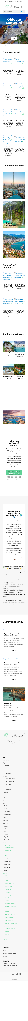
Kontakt (5, 956)
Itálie (4, 804)
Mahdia (6, 795)
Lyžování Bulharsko (10, 928)
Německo (6, 934)
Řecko (4, 817)
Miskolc (6, 834)
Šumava (7, 878)
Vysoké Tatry (7, 867)
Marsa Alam (7, 771)
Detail (14, 38)
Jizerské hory (8, 889)
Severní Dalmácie (10, 914)
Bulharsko (6, 926)
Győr (5, 831)
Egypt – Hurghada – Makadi (13, 634)
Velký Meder (7, 862)
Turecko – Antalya (9, 781)
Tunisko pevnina (8, 789)
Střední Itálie (7, 814)
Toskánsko (7, 812)
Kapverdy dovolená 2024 (12, 663)
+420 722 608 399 (10, 1)
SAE (5, 943)
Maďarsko (5, 826)
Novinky (5, 950)
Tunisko (5, 787)
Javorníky (6, 859)
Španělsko (5, 801)
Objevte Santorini (14, 21)
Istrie (6, 909)
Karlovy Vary (8, 886)
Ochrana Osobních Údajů (9, 953)
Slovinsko (6, 940)
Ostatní (5, 873)
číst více (14, 651)
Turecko (5, 776)
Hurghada (6, 765)
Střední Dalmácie (9, 917)
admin (7, 635)
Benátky (6, 806)
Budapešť (7, 703)
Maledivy (5, 820)
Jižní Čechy (8, 895)
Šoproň (6, 837)
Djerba (6, 792)
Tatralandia (8, 856)
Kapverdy (5, 823)
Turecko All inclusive (9, 778)
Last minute (6, 760)
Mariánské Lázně (9, 883)
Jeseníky (7, 898)
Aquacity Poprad (9, 847)
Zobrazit (8, 77)
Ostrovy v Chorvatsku (11, 923)
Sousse (6, 798)
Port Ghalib (8, 773)
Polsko (5, 870)
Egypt (4, 763)
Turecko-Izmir (7, 784)
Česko (5, 875)
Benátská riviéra (8, 809)
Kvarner (7, 912)
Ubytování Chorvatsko (10, 906)
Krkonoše (7, 892)
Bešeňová (8, 850)
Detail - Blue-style (11, 199)
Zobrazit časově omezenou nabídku (14, 473)
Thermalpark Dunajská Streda (13, 853)
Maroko (6, 937)
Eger (5, 828)
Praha (6, 880)
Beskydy (7, 901)
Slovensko (5, 843)
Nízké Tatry (7, 864)
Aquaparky (7, 845)
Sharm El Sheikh (8, 768)
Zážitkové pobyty (9, 903)
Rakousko (6, 931)
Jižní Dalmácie (9, 920)
